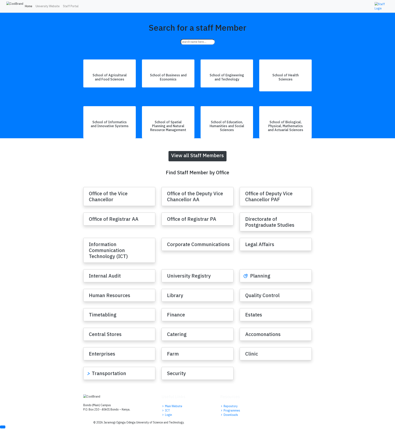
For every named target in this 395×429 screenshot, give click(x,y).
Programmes (231, 410)
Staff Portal (71, 6)
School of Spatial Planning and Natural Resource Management (168, 126)
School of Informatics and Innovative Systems (110, 124)
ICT (167, 410)
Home (28, 6)
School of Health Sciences (285, 77)
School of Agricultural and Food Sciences (110, 77)
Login (168, 415)
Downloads (230, 415)
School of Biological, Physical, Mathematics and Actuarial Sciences (285, 126)
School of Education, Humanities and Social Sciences (227, 126)
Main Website (173, 406)
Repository (230, 406)
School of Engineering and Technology (227, 77)
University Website (48, 6)
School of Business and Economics (168, 77)
